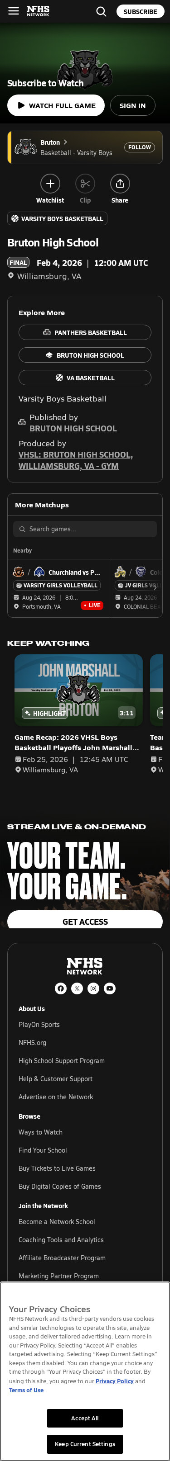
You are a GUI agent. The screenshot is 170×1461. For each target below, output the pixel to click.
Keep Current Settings (85, 1444)
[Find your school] (101, 11)
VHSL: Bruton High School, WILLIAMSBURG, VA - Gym (76, 460)
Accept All (84, 1418)
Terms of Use (26, 1389)
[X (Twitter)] (77, 988)
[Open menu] (13, 11)
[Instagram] (93, 988)
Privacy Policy (115, 1380)
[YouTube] (110, 988)
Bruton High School (73, 428)
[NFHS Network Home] (38, 11)
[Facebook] (61, 988)
